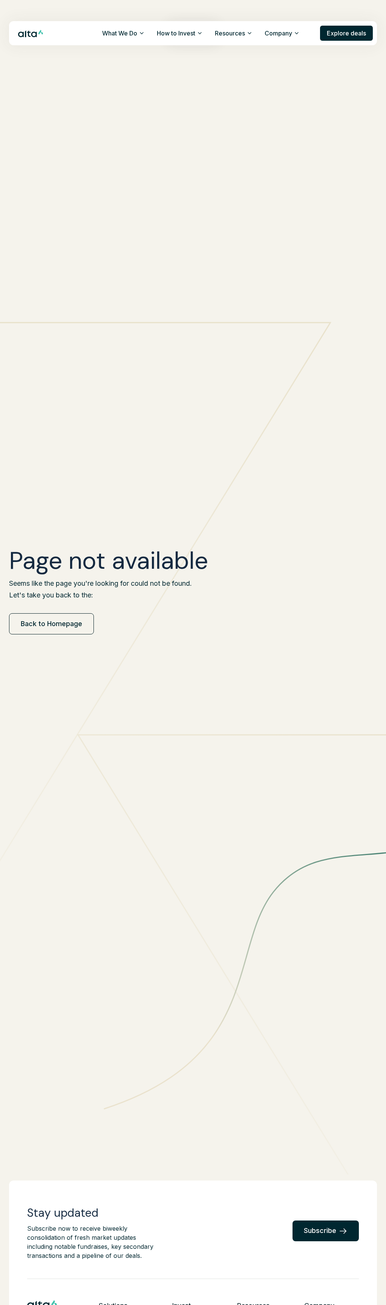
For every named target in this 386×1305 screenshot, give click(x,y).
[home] (30, 33)
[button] (123, 33)
